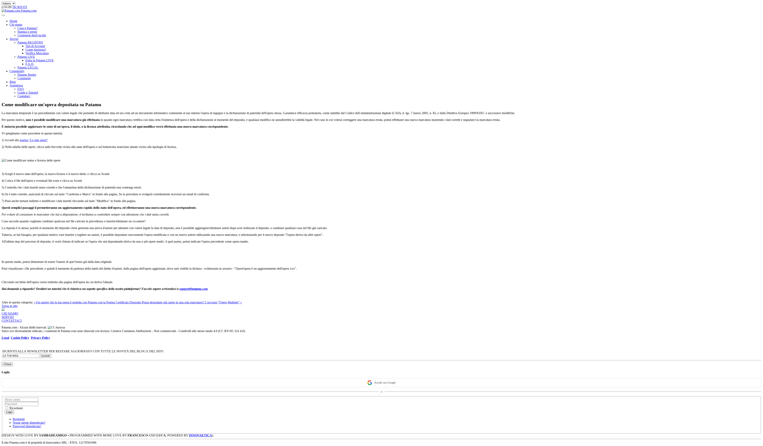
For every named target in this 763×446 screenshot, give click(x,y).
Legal (5, 337)
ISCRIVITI (20, 7)
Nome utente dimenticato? (29, 422)
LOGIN (7, 7)
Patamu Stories (26, 74)
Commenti (24, 78)
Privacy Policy (40, 337)
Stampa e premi (27, 31)
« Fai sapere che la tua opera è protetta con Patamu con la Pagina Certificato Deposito (88, 302)
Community (17, 71)
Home (13, 21)
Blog (13, 82)
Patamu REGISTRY (30, 42)
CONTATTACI (12, 320)
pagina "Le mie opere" (34, 140)
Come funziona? (35, 49)
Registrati (19, 419)
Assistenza (16, 85)
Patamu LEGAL (27, 67)
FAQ (20, 89)
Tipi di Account (35, 46)
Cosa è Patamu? (27, 28)
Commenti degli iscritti (31, 35)
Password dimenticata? (27, 426)
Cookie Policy (20, 337)
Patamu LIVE (26, 56)
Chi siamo (16, 24)
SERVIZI (8, 317)
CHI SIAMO (10, 313)
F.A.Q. (29, 64)
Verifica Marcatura (37, 53)
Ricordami (16, 408)
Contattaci (23, 96)
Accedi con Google (385, 382)
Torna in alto (9, 306)
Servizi (14, 39)
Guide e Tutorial (27, 92)
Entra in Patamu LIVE (39, 60)
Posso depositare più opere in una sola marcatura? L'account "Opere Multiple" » (192, 302)
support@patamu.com (193, 289)
